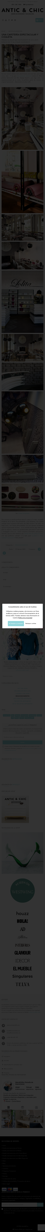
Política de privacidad (25, 618)
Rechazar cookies (30, 623)
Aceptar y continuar (16, 623)
